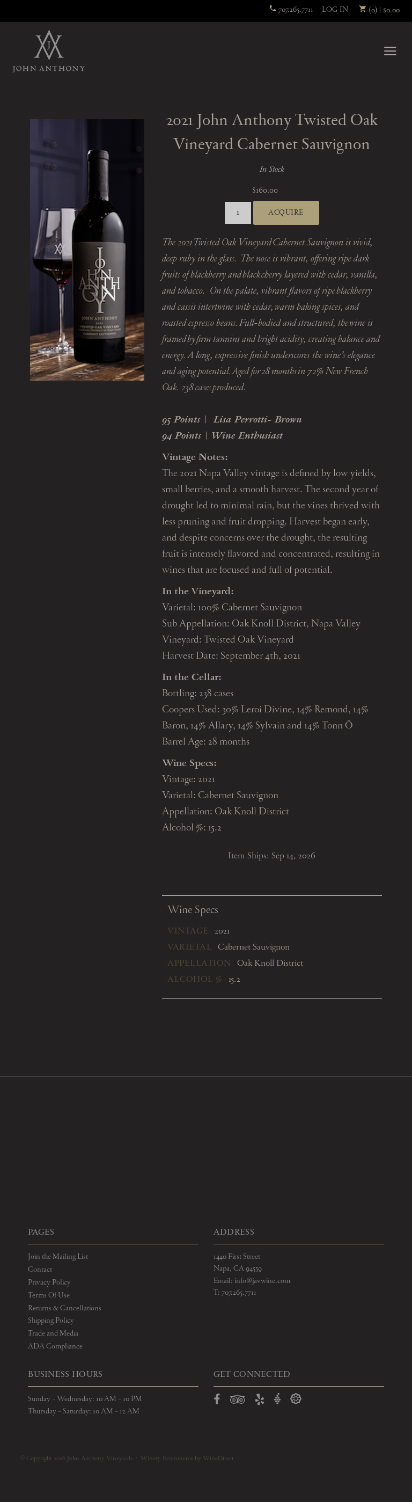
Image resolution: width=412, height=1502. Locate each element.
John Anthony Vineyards (48, 51)
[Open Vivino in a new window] (277, 1399)
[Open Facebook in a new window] (217, 1401)
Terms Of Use (49, 1295)
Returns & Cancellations (64, 1308)
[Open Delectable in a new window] (295, 1399)
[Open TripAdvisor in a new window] (237, 1401)
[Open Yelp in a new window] (259, 1401)
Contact (40, 1269)
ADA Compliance (55, 1346)
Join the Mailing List (58, 1257)
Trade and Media (53, 1333)
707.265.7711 (295, 9)
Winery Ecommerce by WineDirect (187, 1458)
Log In (335, 9)
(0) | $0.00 (383, 10)
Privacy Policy (49, 1282)
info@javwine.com (262, 1281)
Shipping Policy (51, 1320)
